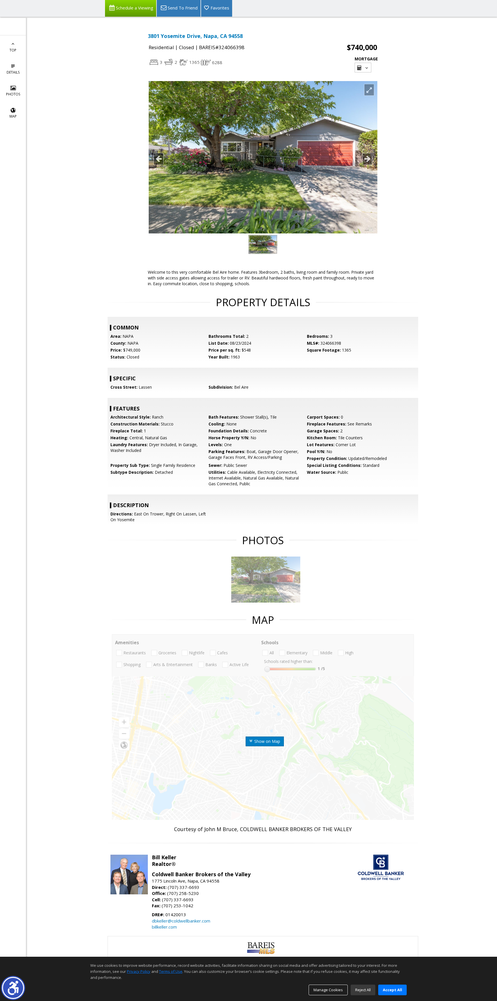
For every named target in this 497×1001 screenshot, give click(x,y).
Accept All (392, 989)
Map (13, 116)
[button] (13, 988)
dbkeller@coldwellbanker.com (181, 921)
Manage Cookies (328, 989)
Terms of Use (170, 971)
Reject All (363, 989)
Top (12, 50)
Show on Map (266, 741)
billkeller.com (164, 927)
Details (13, 72)
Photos (13, 94)
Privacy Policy (138, 971)
